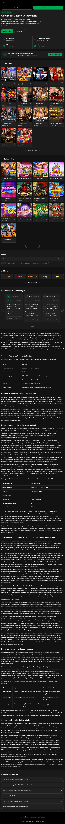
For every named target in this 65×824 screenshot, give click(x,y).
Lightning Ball (23, 123)
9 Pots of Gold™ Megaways (39, 219)
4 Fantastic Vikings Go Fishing (8, 178)
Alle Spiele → (60, 159)
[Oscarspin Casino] (3, 2)
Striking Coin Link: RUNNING (55, 198)
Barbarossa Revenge (24, 198)
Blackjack (27, 263)
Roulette (20, 263)
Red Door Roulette (55, 83)
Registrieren (48, 8)
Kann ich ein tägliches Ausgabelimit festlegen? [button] (16, 806)
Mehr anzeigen (32, 150)
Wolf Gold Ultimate (8, 219)
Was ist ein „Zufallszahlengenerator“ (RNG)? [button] (15, 779)
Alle (3, 263)
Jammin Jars (8, 198)
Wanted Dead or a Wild (39, 198)
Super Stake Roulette (55, 103)
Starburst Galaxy (24, 219)
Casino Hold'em (40, 103)
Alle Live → (61, 63)
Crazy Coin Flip (24, 144)
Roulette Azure (8, 123)
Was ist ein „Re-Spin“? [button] (9, 796)
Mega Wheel (24, 83)
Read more (9, 26)
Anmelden (17, 8)
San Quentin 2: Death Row (55, 219)
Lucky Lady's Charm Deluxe (24, 178)
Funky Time (8, 103)
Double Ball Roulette (8, 83)
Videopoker (36, 263)
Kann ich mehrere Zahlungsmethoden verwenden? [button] (17, 790)
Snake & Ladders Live (55, 123)
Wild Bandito (39, 178)
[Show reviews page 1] (31, 326)
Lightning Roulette (8, 144)
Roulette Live (24, 103)
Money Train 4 (8, 239)
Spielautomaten (11, 263)
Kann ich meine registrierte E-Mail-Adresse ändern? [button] (17, 785)
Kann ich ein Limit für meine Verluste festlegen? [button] (16, 801)
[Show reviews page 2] (32, 326)
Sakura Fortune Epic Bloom (55, 178)
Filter (61, 259)
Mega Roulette (39, 83)
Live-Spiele (44, 263)
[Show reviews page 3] (33, 326)
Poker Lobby (39, 123)
